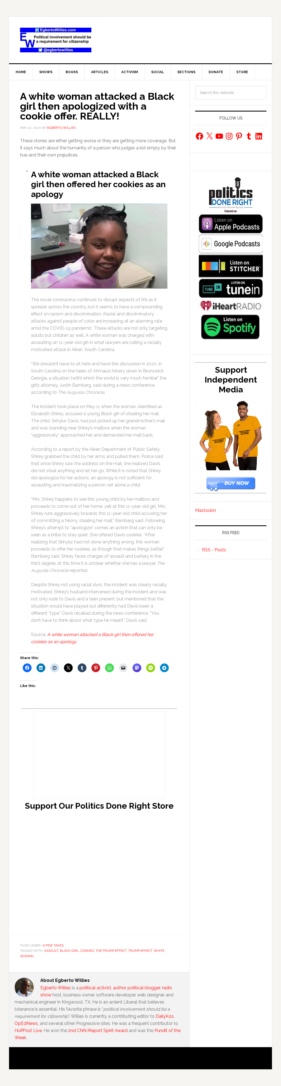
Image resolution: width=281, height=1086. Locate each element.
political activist (95, 987)
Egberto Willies (55, 987)
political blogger (144, 987)
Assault (51, 951)
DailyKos (165, 1016)
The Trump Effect (111, 951)
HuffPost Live (28, 1030)
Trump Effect (140, 951)
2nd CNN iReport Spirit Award (98, 1030)
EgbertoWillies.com (55, 40)
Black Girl (69, 951)
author (119, 987)
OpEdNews (26, 1023)
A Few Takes (53, 945)
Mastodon (205, 510)
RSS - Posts (214, 549)
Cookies (87, 951)
